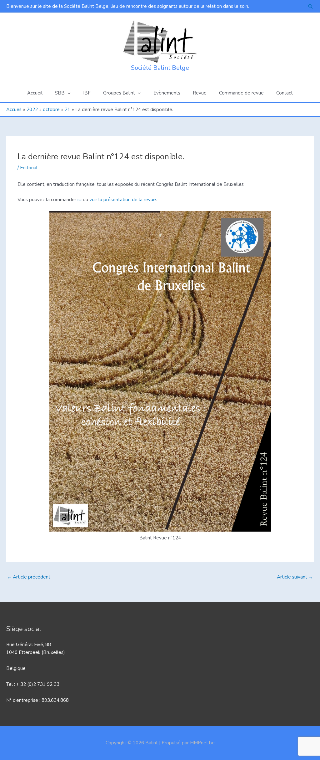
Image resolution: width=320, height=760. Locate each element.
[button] (311, 6)
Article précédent (28, 577)
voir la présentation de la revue (122, 199)
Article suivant (295, 577)
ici (79, 199)
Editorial (29, 168)
